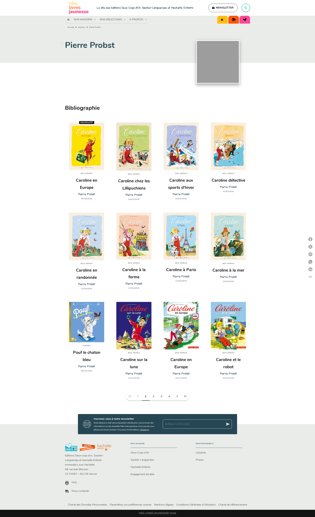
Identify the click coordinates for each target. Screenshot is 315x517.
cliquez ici (144, 430)
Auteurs (81, 27)
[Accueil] (79, 8)
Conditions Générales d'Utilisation (196, 505)
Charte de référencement (232, 505)
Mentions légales (164, 505)
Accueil (71, 27)
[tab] (68, 20)
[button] (223, 8)
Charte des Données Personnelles (87, 505)
